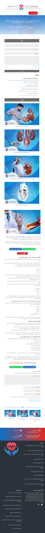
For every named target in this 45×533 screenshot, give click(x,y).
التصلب (12, 338)
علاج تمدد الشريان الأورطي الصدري (36, 471)
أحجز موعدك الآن (33, 13)
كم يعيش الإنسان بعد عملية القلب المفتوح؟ (13, 516)
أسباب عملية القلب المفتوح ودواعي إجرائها (13, 496)
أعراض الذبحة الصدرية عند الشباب (22, 126)
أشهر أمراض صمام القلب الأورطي (22, 204)
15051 (20, 86)
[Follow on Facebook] (38, 504)
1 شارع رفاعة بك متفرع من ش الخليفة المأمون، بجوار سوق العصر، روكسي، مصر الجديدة (31, 436)
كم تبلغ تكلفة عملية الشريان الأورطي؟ (21, 152)
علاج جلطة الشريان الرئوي (38, 475)
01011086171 (31, 83)
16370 (20, 95)
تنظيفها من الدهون (21, 236)
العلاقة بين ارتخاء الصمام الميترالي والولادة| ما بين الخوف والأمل (22, 178)
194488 (19, 91)
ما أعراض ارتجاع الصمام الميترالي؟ (14, 524)
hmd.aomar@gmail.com (33, 432)
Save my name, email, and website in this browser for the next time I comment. (25, 397)
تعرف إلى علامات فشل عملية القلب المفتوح (13, 508)
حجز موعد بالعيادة (16, 432)
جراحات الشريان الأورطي (38, 459)
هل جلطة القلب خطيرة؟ (16, 528)
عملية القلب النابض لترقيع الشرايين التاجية (35, 450)
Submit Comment (34, 400)
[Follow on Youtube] (41, 504)
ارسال (36, 66)
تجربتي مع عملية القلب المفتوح (15, 512)
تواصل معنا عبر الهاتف (15, 249)
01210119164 (16, 437)
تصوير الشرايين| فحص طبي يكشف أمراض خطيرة (12, 505)
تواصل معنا (22, 253)
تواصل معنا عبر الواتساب (29, 249)
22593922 (26, 83)
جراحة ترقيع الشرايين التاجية (38, 462)
